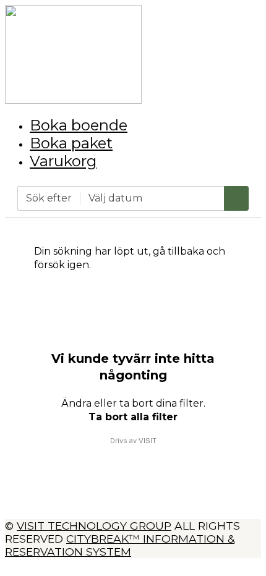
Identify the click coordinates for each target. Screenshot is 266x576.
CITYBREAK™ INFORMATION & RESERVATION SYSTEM (119, 545)
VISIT (148, 440)
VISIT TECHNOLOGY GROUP (94, 525)
